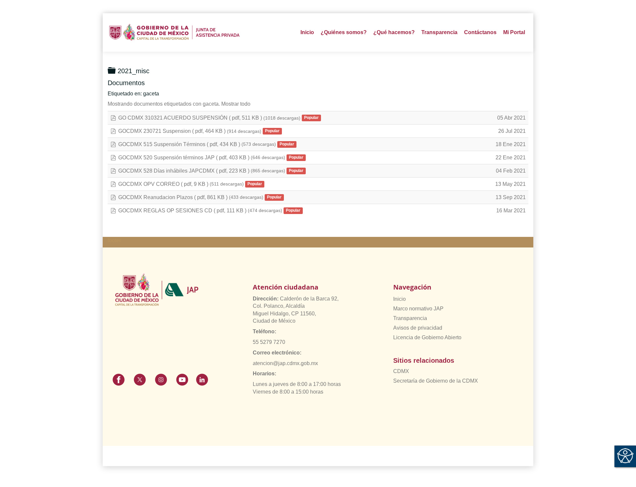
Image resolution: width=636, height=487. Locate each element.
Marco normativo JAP (418, 308)
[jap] (174, 32)
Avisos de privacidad (417, 328)
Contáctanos (480, 32)
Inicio (307, 32)
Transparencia (410, 318)
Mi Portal (514, 32)
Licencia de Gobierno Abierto (427, 337)
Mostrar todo (235, 104)
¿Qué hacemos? (394, 32)
